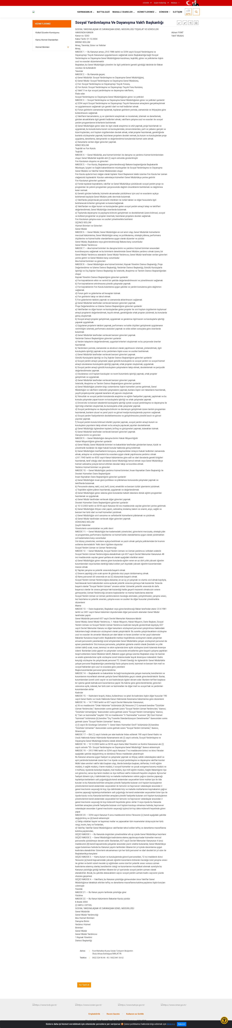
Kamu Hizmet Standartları (47, 40)
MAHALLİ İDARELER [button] (123, 12)
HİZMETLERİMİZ (43, 24)
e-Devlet (146, 3)
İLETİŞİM (177, 12)
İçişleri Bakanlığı (160, 3)
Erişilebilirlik (94, 1014)
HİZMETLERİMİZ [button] (145, 12)
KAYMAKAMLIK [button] (84, 12)
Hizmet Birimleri (42, 47)
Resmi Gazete (113, 1014)
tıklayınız (171, 1024)
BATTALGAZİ (103, 12)
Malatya (174, 3)
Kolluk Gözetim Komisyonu (47, 32)
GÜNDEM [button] (163, 12)
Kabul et (181, 1024)
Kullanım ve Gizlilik (135, 1014)
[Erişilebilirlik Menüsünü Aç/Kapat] (224, 1020)
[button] (190, 23)
